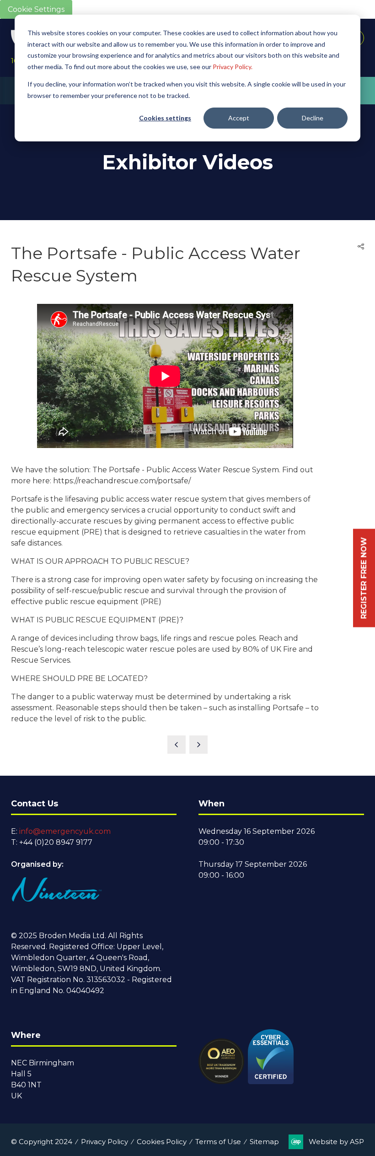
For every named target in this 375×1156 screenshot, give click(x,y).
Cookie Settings (36, 9)
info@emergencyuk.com (65, 831)
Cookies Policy (162, 1141)
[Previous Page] (176, 744)
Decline (312, 118)
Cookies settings (165, 118)
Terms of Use (218, 1141)
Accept (238, 118)
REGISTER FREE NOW (363, 578)
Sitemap (264, 1141)
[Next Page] (198, 744)
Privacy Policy (104, 1141)
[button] (361, 247)
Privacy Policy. (232, 66)
